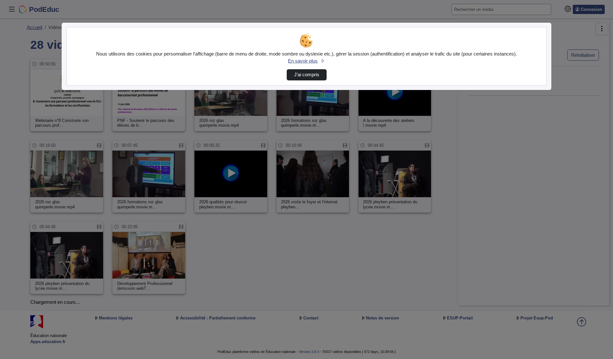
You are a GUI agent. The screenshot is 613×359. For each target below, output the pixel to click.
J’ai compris (306, 74)
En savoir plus (303, 61)
